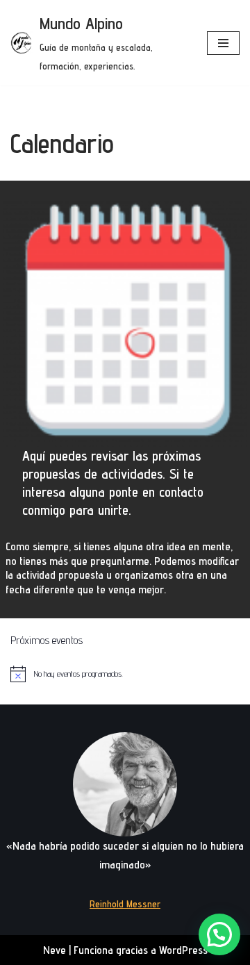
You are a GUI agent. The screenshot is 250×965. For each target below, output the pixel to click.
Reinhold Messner (125, 903)
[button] (219, 934)
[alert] (125, 674)
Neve (54, 950)
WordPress (183, 950)
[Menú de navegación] (223, 43)
